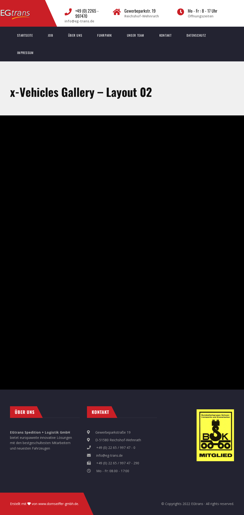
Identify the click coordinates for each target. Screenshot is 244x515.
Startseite (25, 35)
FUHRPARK (104, 35)
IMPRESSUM (25, 52)
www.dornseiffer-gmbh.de (58, 503)
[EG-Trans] (20, 12)
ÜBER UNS (75, 35)
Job (50, 35)
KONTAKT (165, 35)
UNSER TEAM (135, 35)
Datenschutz (196, 35)
